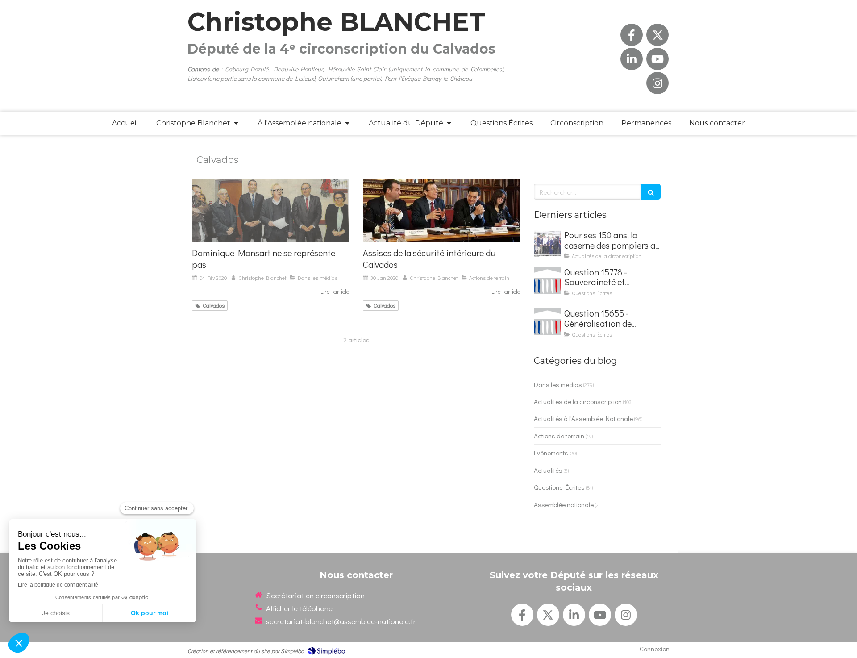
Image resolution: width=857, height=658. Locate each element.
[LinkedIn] (631, 59)
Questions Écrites (559, 487)
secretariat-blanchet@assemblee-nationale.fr (341, 621)
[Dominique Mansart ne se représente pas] (270, 210)
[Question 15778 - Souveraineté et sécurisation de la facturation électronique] (547, 280)
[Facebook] (631, 35)
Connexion (655, 648)
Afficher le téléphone (299, 608)
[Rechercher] (651, 192)
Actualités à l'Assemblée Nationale (583, 418)
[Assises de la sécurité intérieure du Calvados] (441, 210)
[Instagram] (657, 83)
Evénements (551, 452)
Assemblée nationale (564, 504)
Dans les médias (558, 384)
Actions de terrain (559, 435)
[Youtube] (657, 59)
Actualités (548, 470)
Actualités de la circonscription (578, 401)
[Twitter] (657, 35)
